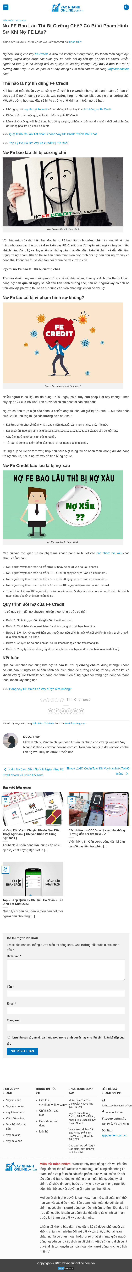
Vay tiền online (15, 1106)
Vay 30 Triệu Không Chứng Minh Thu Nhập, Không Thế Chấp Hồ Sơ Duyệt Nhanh (82, 1118)
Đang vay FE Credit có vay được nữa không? (40, 689)
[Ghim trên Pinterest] (75, 711)
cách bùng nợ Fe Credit (96, 109)
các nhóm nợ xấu (109, 553)
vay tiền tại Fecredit (35, 109)
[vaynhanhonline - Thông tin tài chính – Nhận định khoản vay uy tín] (66, 7)
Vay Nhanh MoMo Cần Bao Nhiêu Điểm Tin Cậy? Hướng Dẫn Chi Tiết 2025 (81, 1134)
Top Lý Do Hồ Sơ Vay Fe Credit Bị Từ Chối (39, 143)
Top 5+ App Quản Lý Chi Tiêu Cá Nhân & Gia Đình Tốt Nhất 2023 (33, 902)
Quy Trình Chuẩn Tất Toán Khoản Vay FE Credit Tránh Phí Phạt (53, 134)
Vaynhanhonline (118, 69)
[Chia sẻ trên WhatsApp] (50, 711)
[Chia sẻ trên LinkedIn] (81, 711)
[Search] (126, 7)
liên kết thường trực (75, 723)
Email (11, 1003)
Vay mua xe (13, 1135)
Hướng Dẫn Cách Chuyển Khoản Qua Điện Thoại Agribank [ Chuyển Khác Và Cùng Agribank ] (31, 834)
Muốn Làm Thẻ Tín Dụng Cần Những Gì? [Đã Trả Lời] (81, 1103)
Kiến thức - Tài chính (14, 21)
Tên (10, 986)
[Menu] (5, 7)
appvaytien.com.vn (114, 1135)
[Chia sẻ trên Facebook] (56, 711)
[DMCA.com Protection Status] (66, 1267)
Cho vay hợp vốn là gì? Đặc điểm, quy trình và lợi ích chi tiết (82, 1149)
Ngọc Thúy (75, 42)
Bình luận (14, 956)
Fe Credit (41, 54)
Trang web (13, 1020)
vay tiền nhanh (15, 1112)
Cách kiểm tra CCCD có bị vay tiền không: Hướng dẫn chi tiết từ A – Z (97, 832)
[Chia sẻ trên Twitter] (63, 711)
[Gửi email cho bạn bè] (69, 711)
